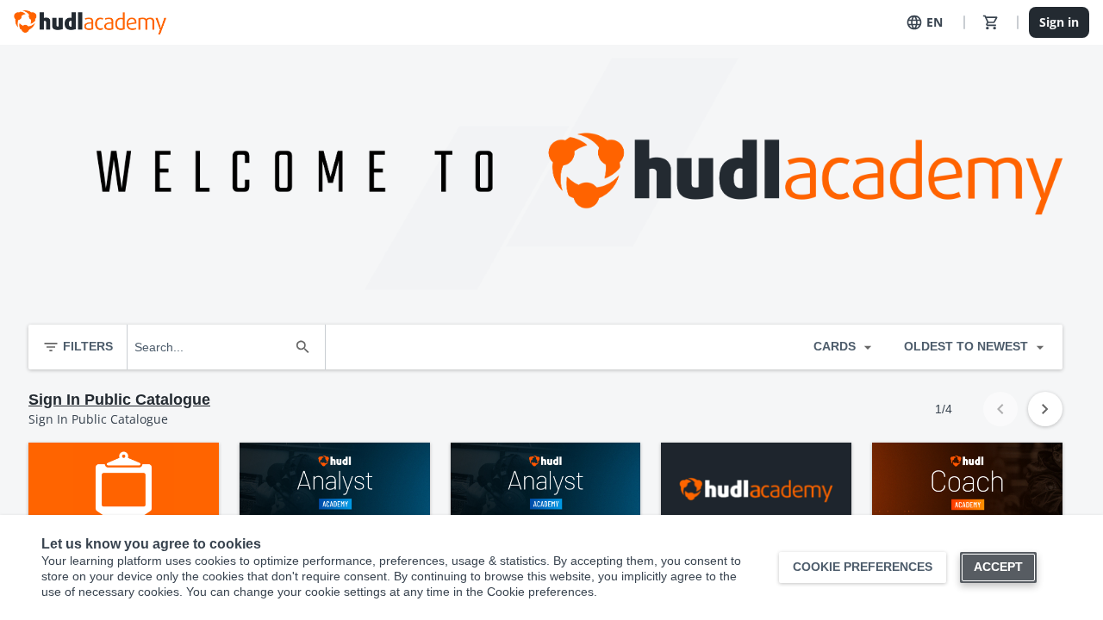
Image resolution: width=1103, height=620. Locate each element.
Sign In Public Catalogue (119, 399)
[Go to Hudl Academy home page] (90, 22)
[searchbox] (210, 347)
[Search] (302, 347)
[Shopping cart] (990, 22)
